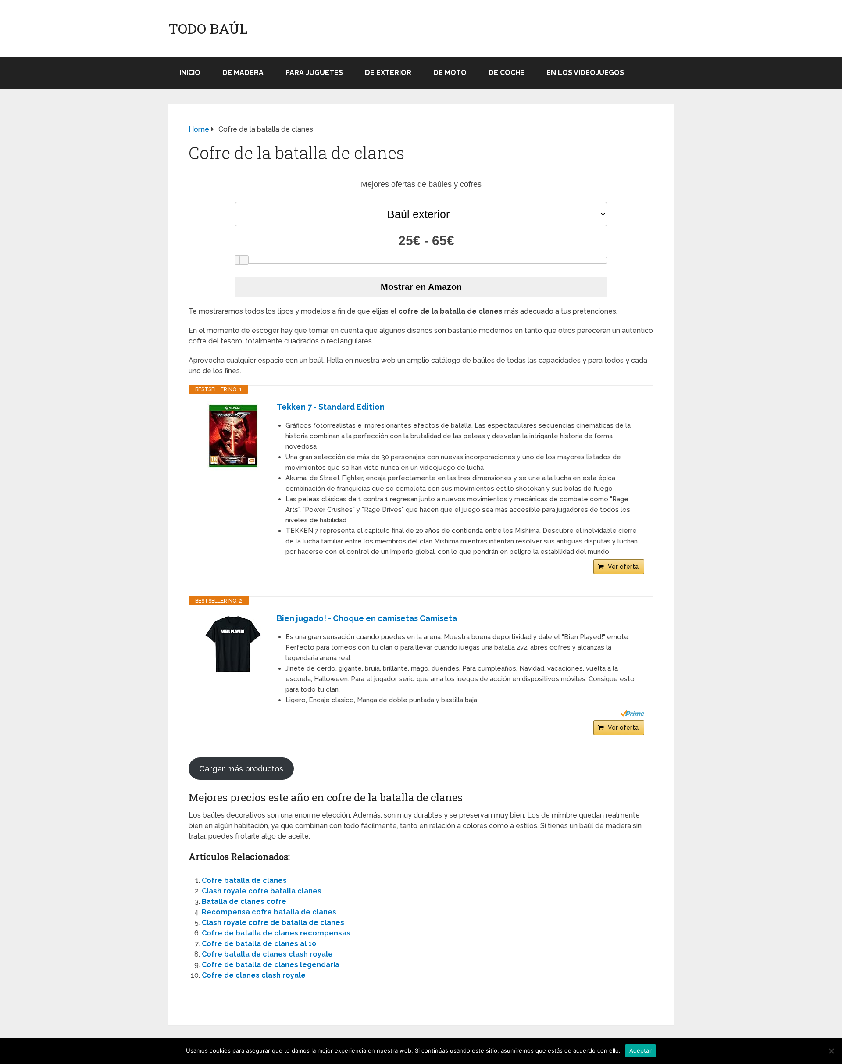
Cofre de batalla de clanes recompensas (276, 933)
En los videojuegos (585, 72)
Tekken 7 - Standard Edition (331, 406)
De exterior (388, 72)
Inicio (189, 72)
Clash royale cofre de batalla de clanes (273, 922)
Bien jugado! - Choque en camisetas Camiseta (367, 618)
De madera (243, 72)
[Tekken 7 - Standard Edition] (233, 436)
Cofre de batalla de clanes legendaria (270, 964)
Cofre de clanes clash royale (254, 975)
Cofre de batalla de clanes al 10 (259, 943)
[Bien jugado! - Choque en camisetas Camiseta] (233, 645)
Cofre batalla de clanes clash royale (267, 954)
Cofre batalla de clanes (244, 880)
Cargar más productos (241, 768)
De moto (450, 72)
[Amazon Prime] (632, 713)
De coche (506, 72)
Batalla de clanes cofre (244, 901)
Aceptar (640, 1050)
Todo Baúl (208, 28)
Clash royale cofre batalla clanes (261, 891)
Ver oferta (623, 566)
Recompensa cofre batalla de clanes (269, 912)
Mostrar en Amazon (421, 287)
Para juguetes (314, 72)
